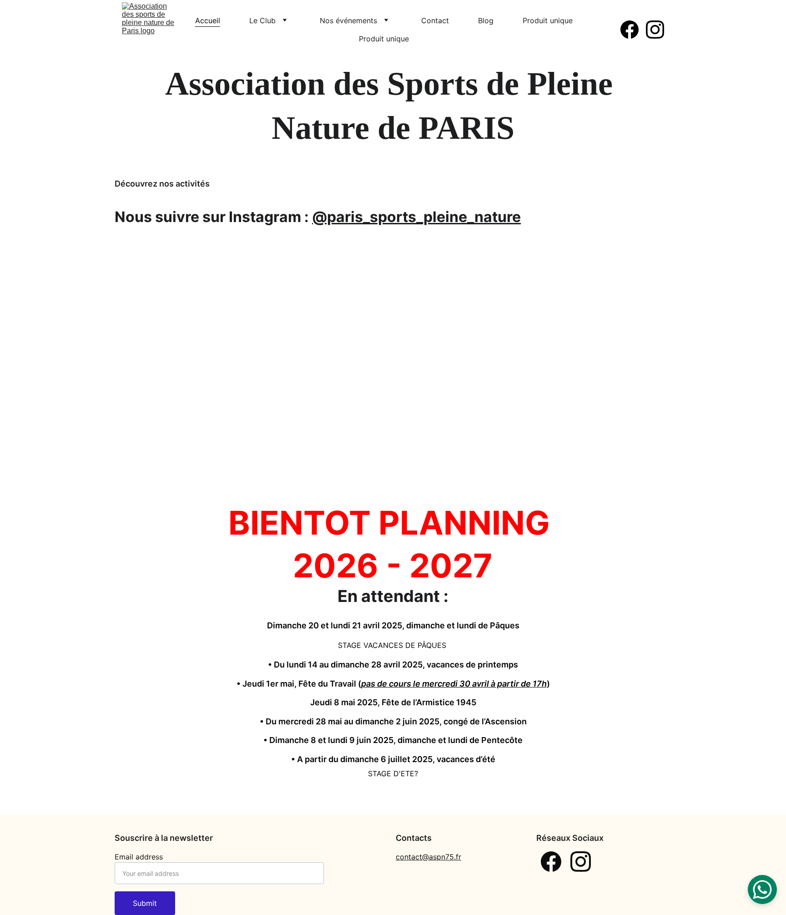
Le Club (262, 20)
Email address (139, 856)
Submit (145, 903)
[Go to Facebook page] (633, 29)
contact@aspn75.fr (428, 856)
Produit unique (548, 20)
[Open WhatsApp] (762, 889)
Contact (435, 20)
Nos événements (348, 20)
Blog (486, 20)
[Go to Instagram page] (655, 29)
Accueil (207, 20)
